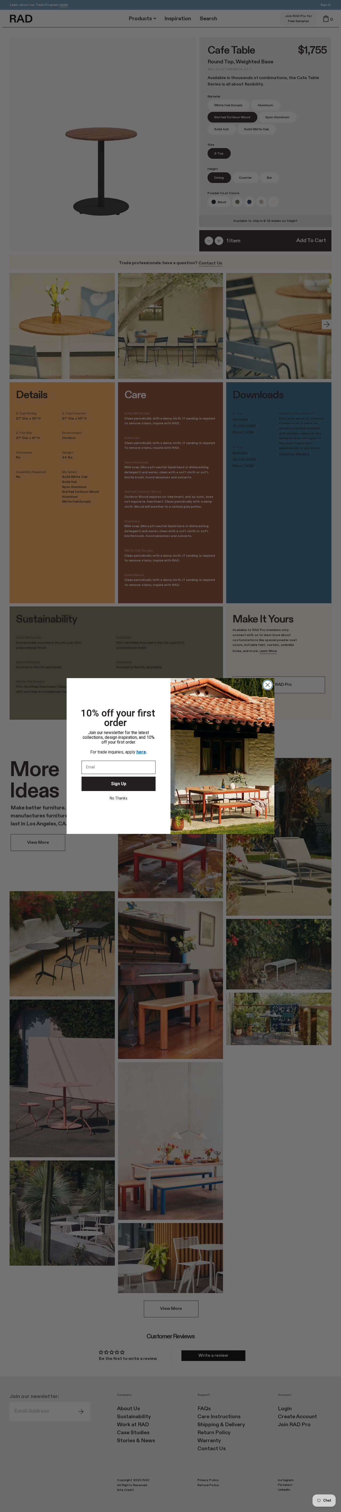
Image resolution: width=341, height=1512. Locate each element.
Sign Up (118, 784)
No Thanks (118, 798)
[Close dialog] (267, 685)
